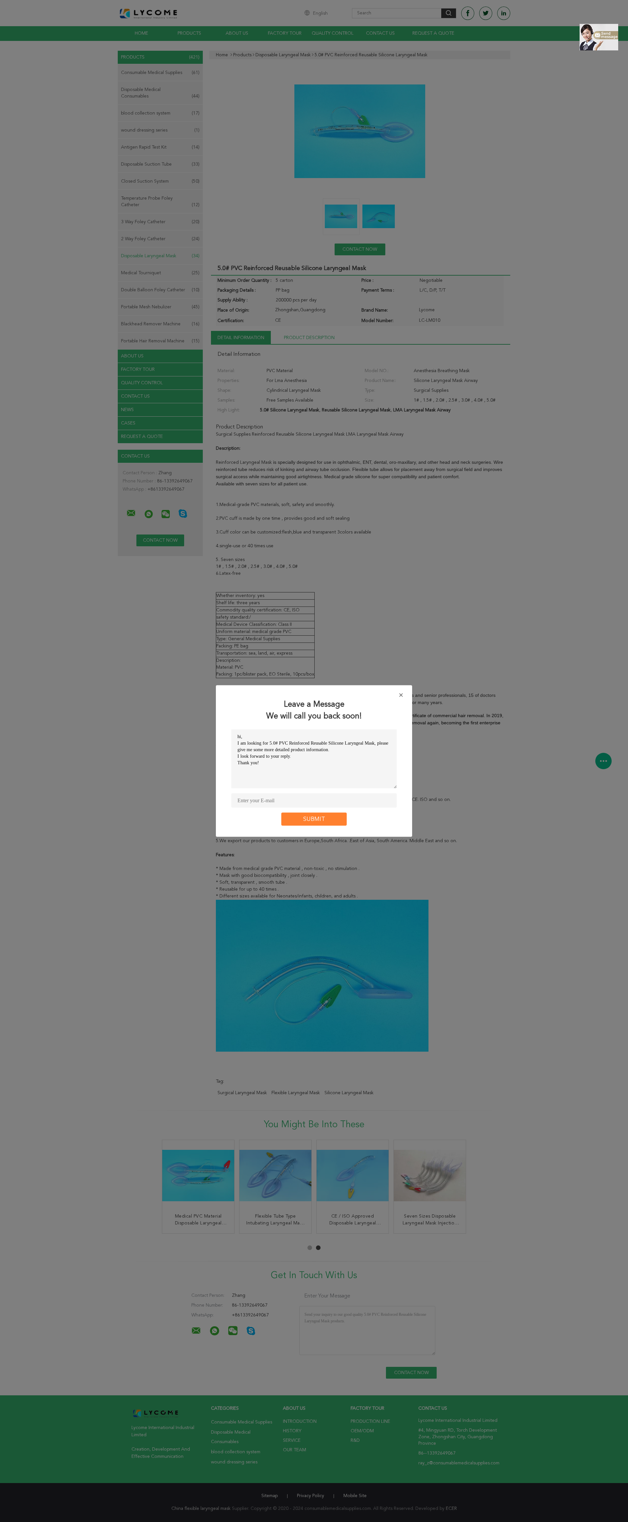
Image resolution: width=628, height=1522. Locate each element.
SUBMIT (314, 819)
